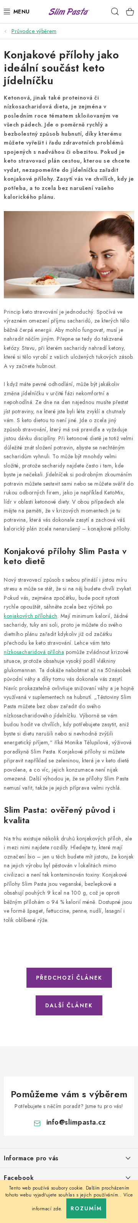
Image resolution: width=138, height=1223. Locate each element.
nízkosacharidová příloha (34, 652)
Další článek (69, 1005)
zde (57, 1208)
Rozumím (86, 1208)
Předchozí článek (69, 978)
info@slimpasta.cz (76, 1122)
